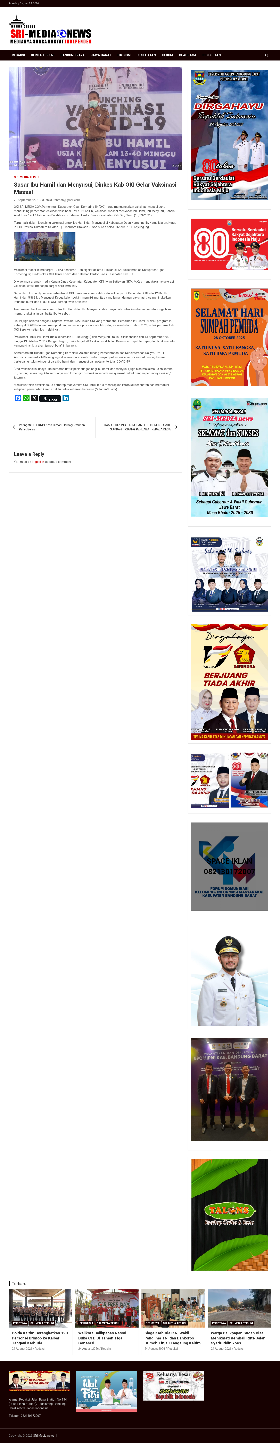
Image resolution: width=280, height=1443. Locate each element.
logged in (38, 462)
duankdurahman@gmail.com (61, 200)
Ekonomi (124, 55)
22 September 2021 (27, 200)
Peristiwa (20, 1323)
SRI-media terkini (27, 177)
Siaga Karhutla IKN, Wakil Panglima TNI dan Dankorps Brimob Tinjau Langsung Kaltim (173, 1338)
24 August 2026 (22, 1348)
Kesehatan (147, 55)
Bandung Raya (72, 55)
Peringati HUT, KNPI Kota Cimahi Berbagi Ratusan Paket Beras (52, 427)
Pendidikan (212, 55)
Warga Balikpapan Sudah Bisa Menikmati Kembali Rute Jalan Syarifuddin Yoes (238, 1338)
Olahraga (187, 55)
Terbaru (19, 1283)
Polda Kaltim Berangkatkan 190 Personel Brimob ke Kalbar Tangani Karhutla (40, 1338)
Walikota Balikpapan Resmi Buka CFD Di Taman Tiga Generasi (102, 1338)
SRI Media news (44, 1435)
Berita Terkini (42, 55)
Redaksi (18, 55)
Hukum (167, 55)
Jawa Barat (101, 55)
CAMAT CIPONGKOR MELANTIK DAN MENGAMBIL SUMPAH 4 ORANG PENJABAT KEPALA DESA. (137, 427)
